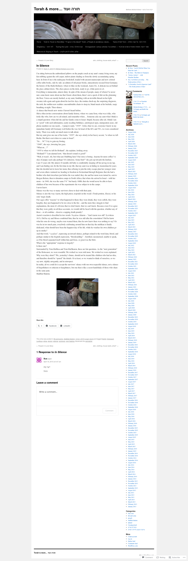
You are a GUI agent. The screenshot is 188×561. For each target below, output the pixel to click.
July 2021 (131, 273)
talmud (130, 523)
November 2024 (133, 181)
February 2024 (132, 201)
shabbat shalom (69, 339)
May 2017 (131, 389)
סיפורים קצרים (132, 527)
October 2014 (132, 458)
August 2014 (132, 463)
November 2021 (133, 264)
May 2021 (131, 278)
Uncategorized (132, 525)
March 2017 (131, 393)
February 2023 (132, 229)
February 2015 (132, 449)
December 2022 (133, 234)
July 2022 (131, 245)
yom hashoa (70, 341)
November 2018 (133, 347)
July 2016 (131, 412)
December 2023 (133, 206)
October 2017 (132, 377)
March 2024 (131, 199)
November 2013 (133, 483)
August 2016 (132, 409)
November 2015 (133, 430)
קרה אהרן (136, 101)
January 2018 (132, 370)
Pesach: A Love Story (44, 60)
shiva (45, 341)
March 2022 (131, 255)
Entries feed (131, 541)
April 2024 (131, 197)
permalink (88, 341)
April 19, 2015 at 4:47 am (52, 361)
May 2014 (131, 469)
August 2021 (132, 271)
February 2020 (132, 312)
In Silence (42, 65)
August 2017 (132, 382)
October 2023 (132, 211)
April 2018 (131, 363)
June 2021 (131, 275)
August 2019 (132, 326)
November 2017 (133, 375)
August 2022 (132, 243)
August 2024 (132, 188)
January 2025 (132, 176)
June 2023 (131, 220)
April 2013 (131, 499)
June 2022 (131, 248)
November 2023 (133, 208)
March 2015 (131, 446)
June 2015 (131, 439)
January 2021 (132, 287)
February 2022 (132, 257)
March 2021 (131, 282)
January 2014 (132, 479)
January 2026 (132, 148)
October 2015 (132, 432)
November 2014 (133, 456)
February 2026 (132, 146)
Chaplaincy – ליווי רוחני (45, 46)
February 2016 (132, 423)
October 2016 (132, 405)
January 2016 (132, 426)
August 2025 (132, 160)
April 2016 (131, 419)
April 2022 (131, 252)
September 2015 (133, 435)
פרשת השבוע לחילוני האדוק (84, 339)
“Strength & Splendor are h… (141, 123)
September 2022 (133, 241)
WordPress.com (133, 546)
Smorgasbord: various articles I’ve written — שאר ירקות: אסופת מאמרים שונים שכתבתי (117, 46)
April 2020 (131, 308)
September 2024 (133, 185)
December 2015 (133, 428)
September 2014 (133, 460)
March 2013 (131, 502)
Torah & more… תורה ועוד (57, 8)
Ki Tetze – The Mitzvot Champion (138, 73)
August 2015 (132, 437)
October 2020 (132, 294)
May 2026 (131, 139)
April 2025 (131, 169)
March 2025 (131, 171)
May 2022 (131, 250)
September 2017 (133, 379)
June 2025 (131, 164)
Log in (130, 539)
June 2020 (131, 303)
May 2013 (131, 497)
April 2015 (131, 444)
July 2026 (131, 134)
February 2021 (132, 285)
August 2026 (132, 132)
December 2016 (133, 400)
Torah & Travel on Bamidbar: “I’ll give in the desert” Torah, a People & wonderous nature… (77, 42)
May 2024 (131, 194)
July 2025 (131, 162)
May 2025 (131, 167)
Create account (132, 536)
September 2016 (133, 407)
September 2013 (133, 488)
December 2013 (133, 481)
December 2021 (133, 261)
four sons (131, 513)
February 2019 (132, 340)
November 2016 (133, 402)
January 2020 (132, 315)
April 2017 (131, 391)
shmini (50, 341)
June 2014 (131, 467)
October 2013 (132, 486)
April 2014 (131, 472)
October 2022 (132, 238)
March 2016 (131, 421)
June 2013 (131, 495)
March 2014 (131, 474)
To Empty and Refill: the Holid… (141, 116)
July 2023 (131, 218)
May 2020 (131, 305)
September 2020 (133, 296)
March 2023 (131, 227)
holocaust (110, 339)
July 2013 (131, 493)
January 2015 (132, 451)
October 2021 (132, 266)
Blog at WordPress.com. (146, 555)
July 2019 (131, 328)
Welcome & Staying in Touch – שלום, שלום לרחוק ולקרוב (57, 51)
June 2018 (131, 359)
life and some (58, 339)
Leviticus (39, 341)
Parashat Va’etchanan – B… (140, 102)
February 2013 (132, 504)
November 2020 (133, 292)
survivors (62, 341)
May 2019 (131, 333)
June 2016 (131, 414)
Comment (109, 411)
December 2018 (133, 345)
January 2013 (132, 506)
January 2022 (132, 259)
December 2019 (133, 317)
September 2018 (133, 352)
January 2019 (132, 342)
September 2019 (133, 324)
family (104, 339)
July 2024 (131, 190)
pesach (130, 518)
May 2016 (131, 416)
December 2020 (133, 289)
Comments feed (132, 543)
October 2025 (132, 155)
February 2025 (132, 174)
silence (55, 341)
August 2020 (132, 298)
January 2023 (132, 231)
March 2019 (131, 338)
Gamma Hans (137, 95)
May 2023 (131, 222)
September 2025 (133, 157)
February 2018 (132, 368)
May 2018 (131, 361)
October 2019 (132, 322)
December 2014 (133, 453)
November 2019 (133, 319)
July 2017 (131, 384)
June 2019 (131, 331)
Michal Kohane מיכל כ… (141, 107)
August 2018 (132, 354)
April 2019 (131, 335)
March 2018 (131, 365)
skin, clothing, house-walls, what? (105, 60)
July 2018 (131, 356)
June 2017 (131, 386)
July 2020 (131, 301)
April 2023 (131, 225)
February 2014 (132, 476)
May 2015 (131, 442)
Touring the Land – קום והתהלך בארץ (69, 46)
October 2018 (132, 349)
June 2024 (131, 192)
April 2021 (131, 280)
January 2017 (132, 398)
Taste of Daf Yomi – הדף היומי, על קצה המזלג (129, 42)
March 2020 (131, 310)
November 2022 (133, 236)
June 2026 (131, 137)
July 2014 (131, 465)
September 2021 (133, 268)
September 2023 (133, 213)
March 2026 (131, 144)
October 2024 (132, 183)
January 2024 (132, 204)
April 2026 (131, 141)
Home (39, 42)
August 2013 (132, 490)
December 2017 (133, 372)
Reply (46, 371)
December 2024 (133, 178)
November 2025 (133, 153)
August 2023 (132, 215)
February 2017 (132, 395)
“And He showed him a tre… (141, 96)
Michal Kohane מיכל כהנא (65, 69)
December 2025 (133, 151)
